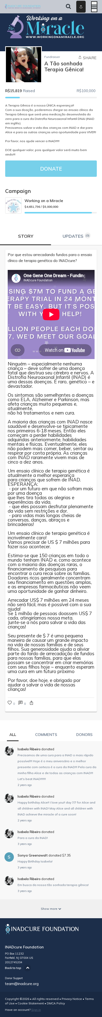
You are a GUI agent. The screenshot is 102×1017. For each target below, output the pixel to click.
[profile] (74, 7)
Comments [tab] (46, 734)
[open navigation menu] (94, 6)
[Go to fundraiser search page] (68, 6)
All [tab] (12, 734)
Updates (76, 236)
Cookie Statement (31, 1003)
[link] (51, 258)
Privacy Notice (72, 999)
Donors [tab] (84, 734)
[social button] (81, 7)
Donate (51, 168)
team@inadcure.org (22, 983)
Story (25, 236)
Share (89, 57)
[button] (31, 703)
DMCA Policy (56, 1003)
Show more (49, 909)
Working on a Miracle (44, 200)
